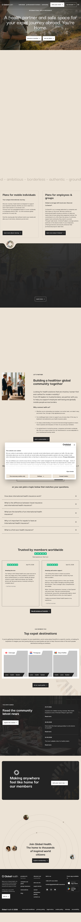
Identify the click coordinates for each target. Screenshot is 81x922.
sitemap (67, 909)
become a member (32, 38)
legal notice (50, 909)
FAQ (22, 893)
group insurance (25, 886)
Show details (70, 471)
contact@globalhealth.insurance (55, 884)
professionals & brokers (33, 4)
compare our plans (24, 882)
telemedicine (24, 890)
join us (5, 896)
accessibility (75, 909)
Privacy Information (69, 457)
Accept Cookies (63, 476)
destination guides (37, 893)
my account (69, 4)
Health (12, 675)
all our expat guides (39, 685)
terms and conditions (28, 909)
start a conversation (40, 439)
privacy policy (40, 909)
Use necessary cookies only (17, 476)
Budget (18, 675)
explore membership (39, 860)
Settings (39, 476)
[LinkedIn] (47, 889)
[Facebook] (55, 889)
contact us (37, 897)
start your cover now (58, 783)
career (36, 890)
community (45, 4)
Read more (48, 716)
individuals (22, 4)
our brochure (32, 104)
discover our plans (16, 104)
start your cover (56, 4)
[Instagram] (51, 889)
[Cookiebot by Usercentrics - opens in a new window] (64, 445)
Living (6, 675)
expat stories (37, 886)
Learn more (39, 299)
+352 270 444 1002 (52, 881)
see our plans (48, 38)
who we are (37, 882)
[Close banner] (74, 445)
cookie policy (59, 909)
